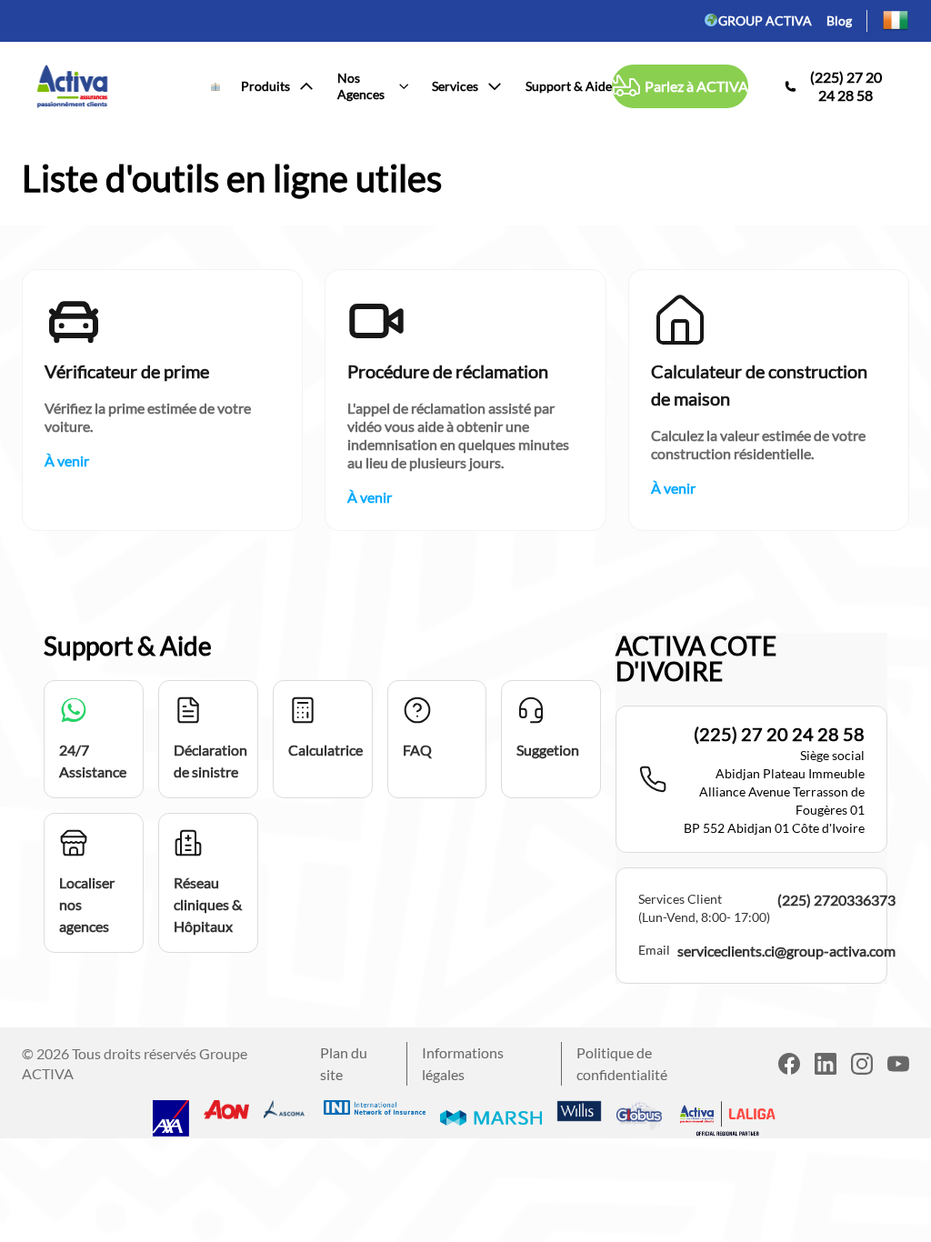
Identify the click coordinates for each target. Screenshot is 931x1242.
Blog (839, 20)
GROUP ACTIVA (765, 20)
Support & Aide (569, 86)
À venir (67, 460)
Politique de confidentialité (621, 1063)
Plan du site (343, 1063)
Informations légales (463, 1063)
